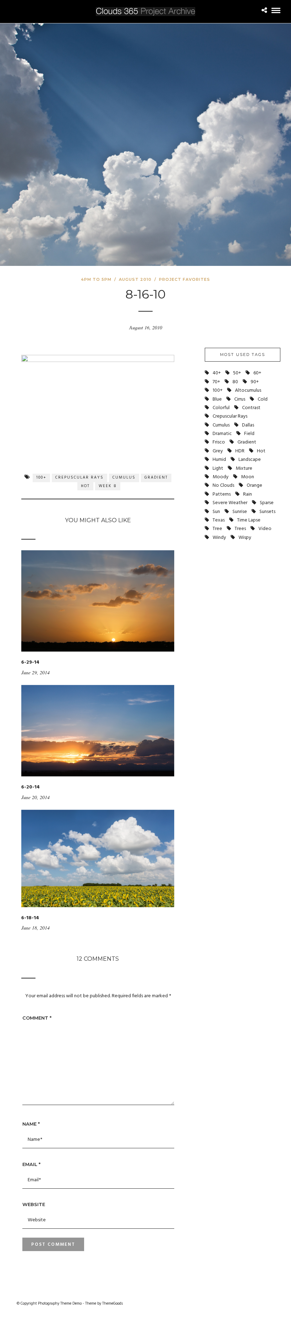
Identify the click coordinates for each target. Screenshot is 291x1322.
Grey (218, 451)
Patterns (222, 494)
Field (249, 434)
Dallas (248, 425)
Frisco (219, 442)
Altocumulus (248, 390)
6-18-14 (30, 918)
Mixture (244, 468)
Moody (221, 477)
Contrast (251, 408)
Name (31, 1124)
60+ (257, 373)
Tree (217, 529)
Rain (247, 494)
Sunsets (267, 512)
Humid (219, 460)
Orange (254, 485)
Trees (240, 529)
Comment (36, 1018)
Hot (85, 486)
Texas (219, 520)
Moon (247, 477)
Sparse (267, 503)
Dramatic (222, 434)
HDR (240, 451)
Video (264, 529)
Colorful (221, 408)
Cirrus (239, 399)
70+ (216, 382)
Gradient (156, 477)
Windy (219, 538)
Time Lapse (248, 520)
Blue (217, 399)
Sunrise (239, 512)
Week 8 (108, 486)
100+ (41, 477)
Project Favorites (184, 279)
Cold (263, 399)
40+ (217, 373)
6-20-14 (30, 787)
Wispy (244, 538)
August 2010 (135, 279)
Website (33, 1204)
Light (218, 468)
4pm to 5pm (96, 279)
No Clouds (223, 485)
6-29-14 (30, 662)
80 (235, 382)
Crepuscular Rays (79, 477)
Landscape (249, 460)
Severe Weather (230, 503)
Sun (216, 512)
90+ (255, 382)
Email (31, 1164)
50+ (237, 373)
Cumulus (124, 477)
